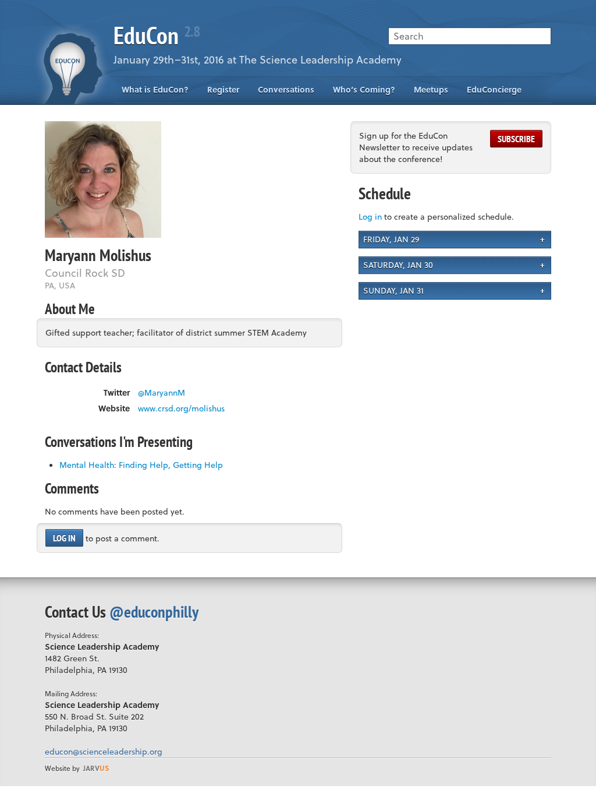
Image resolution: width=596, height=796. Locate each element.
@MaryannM (161, 393)
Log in (64, 538)
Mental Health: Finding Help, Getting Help (141, 465)
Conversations (286, 89)
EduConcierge (494, 89)
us (96, 768)
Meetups (431, 89)
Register (223, 89)
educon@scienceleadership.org (103, 751)
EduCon (156, 35)
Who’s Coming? (364, 89)
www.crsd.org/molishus (181, 408)
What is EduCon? (155, 89)
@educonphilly (153, 611)
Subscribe (516, 139)
